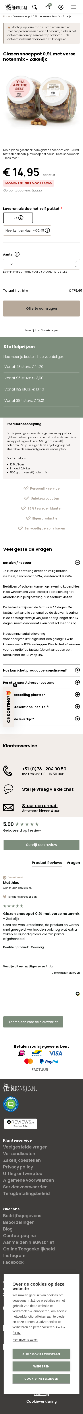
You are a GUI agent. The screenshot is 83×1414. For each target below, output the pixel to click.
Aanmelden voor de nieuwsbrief (33, 1022)
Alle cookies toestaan (41, 1354)
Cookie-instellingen (41, 1379)
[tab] (47, 863)
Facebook (13, 1262)
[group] (41, 824)
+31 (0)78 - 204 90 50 (44, 769)
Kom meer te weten (24, 1339)
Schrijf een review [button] (41, 844)
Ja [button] (51, 966)
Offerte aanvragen (41, 308)
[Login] (61, 7)
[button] (8, 707)
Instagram (14, 1255)
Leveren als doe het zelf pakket (31, 208)
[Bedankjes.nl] (16, 7)
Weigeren (41, 1366)
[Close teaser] (15, 685)
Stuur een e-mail (40, 806)
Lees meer (11, 158)
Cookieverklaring (41, 1401)
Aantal (11, 253)
